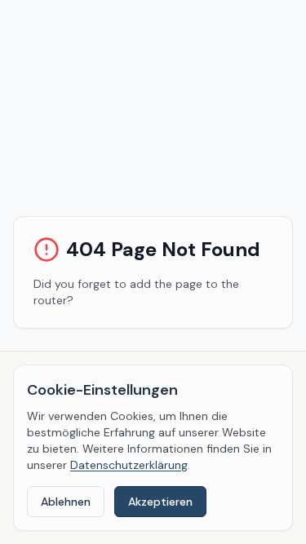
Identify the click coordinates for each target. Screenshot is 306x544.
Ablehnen (66, 501)
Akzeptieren (160, 501)
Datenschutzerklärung (129, 465)
